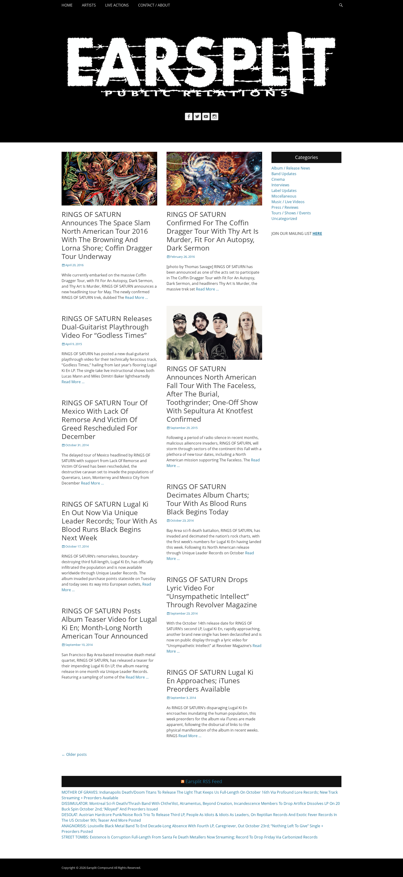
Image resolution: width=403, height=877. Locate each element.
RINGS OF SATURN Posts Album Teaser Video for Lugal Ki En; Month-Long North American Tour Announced (109, 623)
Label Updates (284, 190)
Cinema (278, 179)
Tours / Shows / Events (291, 213)
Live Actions (117, 5)
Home (67, 5)
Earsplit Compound (100, 868)
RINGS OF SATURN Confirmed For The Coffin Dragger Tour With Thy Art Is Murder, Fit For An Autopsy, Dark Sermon (212, 231)
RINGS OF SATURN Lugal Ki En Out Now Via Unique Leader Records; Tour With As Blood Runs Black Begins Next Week (109, 520)
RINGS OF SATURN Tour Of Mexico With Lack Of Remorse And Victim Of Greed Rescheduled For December (104, 419)
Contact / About (154, 5)
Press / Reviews (285, 207)
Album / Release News (290, 168)
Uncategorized (284, 218)
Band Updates (283, 173)
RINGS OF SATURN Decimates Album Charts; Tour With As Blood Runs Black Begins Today (208, 499)
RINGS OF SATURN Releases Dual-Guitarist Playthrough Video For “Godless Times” (107, 327)
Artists (89, 5)
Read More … (136, 297)
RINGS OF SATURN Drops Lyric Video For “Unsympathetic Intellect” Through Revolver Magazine (212, 592)
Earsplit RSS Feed (203, 781)
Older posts (74, 754)
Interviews (280, 184)
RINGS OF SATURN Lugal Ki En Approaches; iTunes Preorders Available (210, 680)
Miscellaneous (283, 196)
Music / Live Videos (288, 201)
